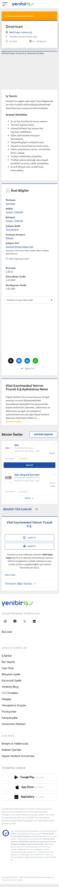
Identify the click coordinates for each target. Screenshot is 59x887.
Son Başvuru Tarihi (16, 285)
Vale (16, 445)
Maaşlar (6, 699)
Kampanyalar (10, 718)
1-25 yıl (9, 271)
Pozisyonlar (9, 711)
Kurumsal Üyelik (11, 680)
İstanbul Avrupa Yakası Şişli (23, 36)
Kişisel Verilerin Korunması (18, 756)
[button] (15, 421)
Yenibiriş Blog (10, 686)
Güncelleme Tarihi (16, 276)
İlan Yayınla (8, 662)
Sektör (9, 208)
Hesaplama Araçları (14, 705)
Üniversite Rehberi (14, 724)
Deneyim (11, 267)
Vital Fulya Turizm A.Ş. (20, 32)
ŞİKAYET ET (29, 368)
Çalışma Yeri (12, 243)
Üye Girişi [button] (8, 668)
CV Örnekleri (10, 693)
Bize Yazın (7, 631)
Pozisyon (11, 199)
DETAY (28, 498)
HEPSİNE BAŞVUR (43, 434)
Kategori (10, 217)
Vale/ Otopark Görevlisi (26, 474)
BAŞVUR (29, 465)
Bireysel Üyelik (11, 674)
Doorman (10, 203)
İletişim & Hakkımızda (15, 743)
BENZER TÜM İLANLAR (17, 509)
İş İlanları (7, 655)
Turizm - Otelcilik (14, 212)
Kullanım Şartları (11, 750)
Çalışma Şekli (13, 225)
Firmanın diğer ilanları (18, 583)
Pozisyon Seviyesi (15, 234)
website (31, 546)
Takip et (31, 537)
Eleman (9, 238)
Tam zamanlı (12, 229)
